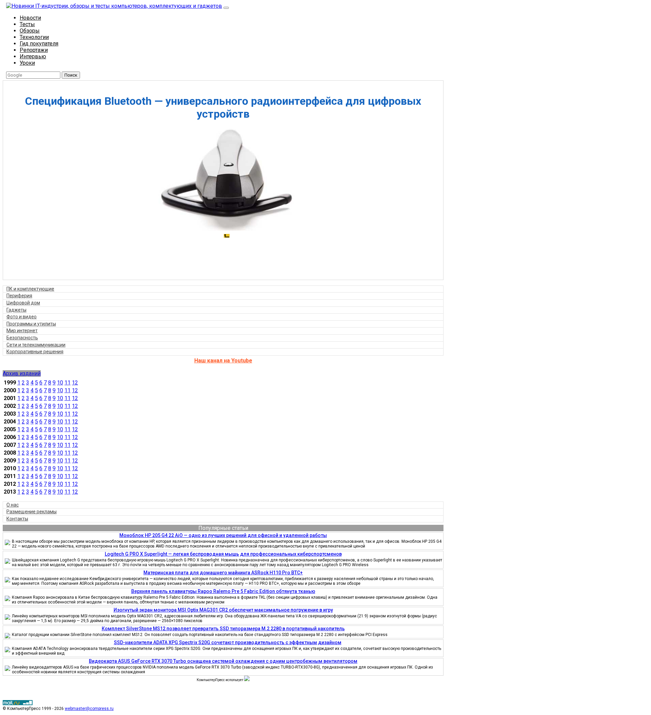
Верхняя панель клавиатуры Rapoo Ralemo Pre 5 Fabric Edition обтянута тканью (223, 591)
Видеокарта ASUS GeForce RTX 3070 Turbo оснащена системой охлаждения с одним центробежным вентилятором (223, 661)
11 (67, 382)
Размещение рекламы (31, 511)
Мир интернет (22, 330)
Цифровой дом (23, 302)
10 (60, 382)
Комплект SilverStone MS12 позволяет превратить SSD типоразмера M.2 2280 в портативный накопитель (223, 628)
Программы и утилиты (31, 323)
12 (75, 382)
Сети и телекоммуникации (35, 344)
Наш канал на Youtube (223, 360)
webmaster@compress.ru (89, 708)
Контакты (17, 518)
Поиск (70, 75)
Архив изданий (22, 373)
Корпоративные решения (34, 351)
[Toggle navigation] (226, 8)
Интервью (33, 56)
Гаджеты (16, 310)
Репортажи (34, 50)
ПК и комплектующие (30, 289)
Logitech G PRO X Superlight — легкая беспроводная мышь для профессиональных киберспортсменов (223, 554)
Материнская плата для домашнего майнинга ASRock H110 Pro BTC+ (223, 572)
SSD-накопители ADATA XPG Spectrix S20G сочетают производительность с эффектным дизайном (227, 642)
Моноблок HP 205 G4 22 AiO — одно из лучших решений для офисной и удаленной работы (223, 535)
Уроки (27, 63)
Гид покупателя (39, 43)
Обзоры (30, 30)
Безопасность (22, 337)
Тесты (27, 24)
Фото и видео (21, 316)
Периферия (19, 295)
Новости (30, 18)
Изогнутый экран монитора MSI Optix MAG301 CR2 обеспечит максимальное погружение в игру (223, 610)
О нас (12, 505)
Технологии (34, 37)
